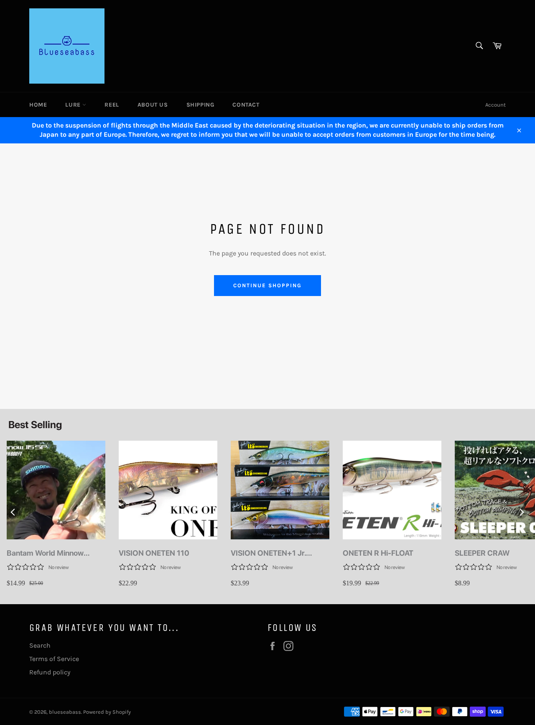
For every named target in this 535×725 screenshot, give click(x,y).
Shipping (200, 104)
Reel (111, 104)
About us (153, 104)
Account (495, 105)
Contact (245, 104)
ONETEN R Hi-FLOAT (378, 553)
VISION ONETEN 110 (154, 553)
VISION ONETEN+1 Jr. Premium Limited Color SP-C (280, 553)
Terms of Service (54, 659)
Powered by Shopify (107, 712)
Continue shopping (267, 285)
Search (40, 645)
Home (38, 104)
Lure (73, 104)
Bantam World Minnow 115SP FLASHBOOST (45, 553)
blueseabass (65, 712)
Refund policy (49, 672)
